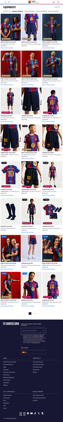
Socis (4, 400)
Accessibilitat (36, 369)
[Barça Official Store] (33, 2)
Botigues (5, 385)
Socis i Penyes (6, 380)
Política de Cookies (37, 367)
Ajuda (4, 367)
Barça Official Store (11, 418)
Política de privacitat (38, 362)
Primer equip (6, 398)
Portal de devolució (8, 364)
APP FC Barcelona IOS (38, 395)
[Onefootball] (42, 413)
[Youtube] (31, 413)
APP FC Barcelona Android (39, 398)
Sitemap (35, 372)
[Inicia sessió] (54, 2)
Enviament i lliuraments (9, 372)
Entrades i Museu (7, 395)
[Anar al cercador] (9, 2)
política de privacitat (36, 342)
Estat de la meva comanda (9, 362)
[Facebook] (28, 413)
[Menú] (5, 2)
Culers (4, 408)
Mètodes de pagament (8, 377)
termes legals (36, 335)
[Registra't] (43, 330)
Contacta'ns (6, 382)
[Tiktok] (35, 413)
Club (4, 405)
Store (20, 415)
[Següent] (35, 313)
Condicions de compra (38, 364)
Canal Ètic (35, 400)
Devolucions (6, 374)
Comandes (6, 369)
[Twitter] (38, 413)
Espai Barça (6, 403)
